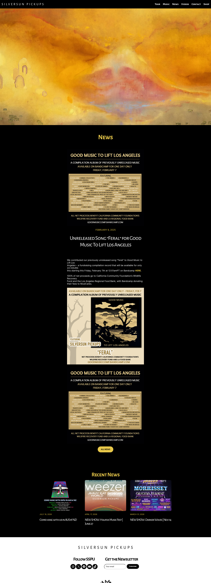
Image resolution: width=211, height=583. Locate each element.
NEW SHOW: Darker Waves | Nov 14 (150, 519)
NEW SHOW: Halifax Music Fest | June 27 (104, 521)
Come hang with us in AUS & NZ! (58, 519)
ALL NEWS (105, 449)
